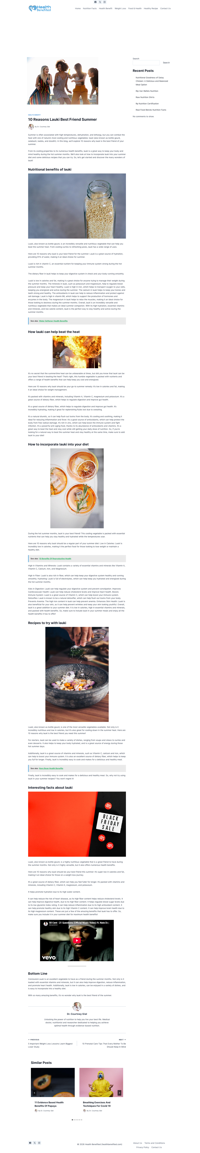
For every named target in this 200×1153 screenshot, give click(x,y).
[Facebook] (95, 2)
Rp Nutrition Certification (147, 103)
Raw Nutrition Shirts (145, 97)
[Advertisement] (100, 30)
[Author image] (31, 127)
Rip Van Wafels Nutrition (147, 91)
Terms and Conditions (154, 1143)
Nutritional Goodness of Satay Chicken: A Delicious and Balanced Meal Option (152, 81)
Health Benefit (105, 8)
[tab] (72, 1119)
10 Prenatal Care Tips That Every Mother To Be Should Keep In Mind (104, 1043)
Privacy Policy (142, 1147)
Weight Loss (120, 8)
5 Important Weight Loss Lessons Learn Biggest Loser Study (50, 1043)
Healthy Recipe (151, 8)
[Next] (119, 1093)
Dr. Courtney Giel (43, 127)
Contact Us (165, 8)
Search (136, 58)
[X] (100, 2)
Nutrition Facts (90, 8)
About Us (137, 1143)
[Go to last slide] (34, 1093)
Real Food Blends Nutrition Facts (151, 110)
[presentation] (53, 1082)
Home (78, 8)
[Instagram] (104, 2)
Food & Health (135, 8)
